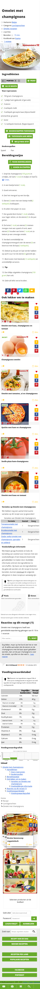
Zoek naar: (6, 931)
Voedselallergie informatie (21, 786)
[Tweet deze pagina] (20, 290)
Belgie (14, 22)
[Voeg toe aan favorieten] (36, 304)
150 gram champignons (13, 96)
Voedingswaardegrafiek (20, 793)
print (33, 81)
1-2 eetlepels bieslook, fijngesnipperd (19, 124)
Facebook (19, 970)
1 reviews (7, 41)
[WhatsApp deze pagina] (26, 290)
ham (16, 177)
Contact (25, 982)
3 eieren (7, 104)
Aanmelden (28, 924)
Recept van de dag (19, 939)
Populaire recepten (19, 959)
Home (3, 798)
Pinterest (19, 975)
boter (6, 120)
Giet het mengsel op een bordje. (17, 195)
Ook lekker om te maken (16, 779)
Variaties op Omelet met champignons (21, 782)
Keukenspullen (17, 774)
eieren (24, 217)
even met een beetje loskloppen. (17, 202)
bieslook (26, 259)
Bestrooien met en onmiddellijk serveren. (20, 260)
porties (8, 32)
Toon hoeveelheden (21, 162)
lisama (17, 38)
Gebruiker (7, 913)
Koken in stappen (21, 167)
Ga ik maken (11, 86)
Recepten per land (19, 954)
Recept (6, 801)
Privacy (31, 982)
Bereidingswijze (13, 776)
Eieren (7, 200)
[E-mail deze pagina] (32, 290)
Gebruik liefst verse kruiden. (16, 280)
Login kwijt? (11, 924)
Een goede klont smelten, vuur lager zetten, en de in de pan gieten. (19, 217)
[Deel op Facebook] (36, 312)
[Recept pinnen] (36, 317)
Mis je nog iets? (21, 141)
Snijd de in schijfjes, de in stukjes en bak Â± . (19, 177)
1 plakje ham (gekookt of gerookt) (17, 100)
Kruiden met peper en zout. (15, 209)
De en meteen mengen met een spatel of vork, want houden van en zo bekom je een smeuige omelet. (18, 230)
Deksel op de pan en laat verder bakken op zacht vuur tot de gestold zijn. (19, 252)
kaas (22, 245)
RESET (34, 638)
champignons (20, 174)
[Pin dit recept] (14, 290)
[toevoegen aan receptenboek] (35, 821)
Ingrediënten (12, 769)
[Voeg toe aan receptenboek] (36, 308)
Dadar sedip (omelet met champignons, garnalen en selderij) (11, 539)
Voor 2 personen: (18, 772)
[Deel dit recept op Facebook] (8, 290)
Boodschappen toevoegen (21, 131)
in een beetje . (14, 185)
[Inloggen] (34, 918)
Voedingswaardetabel (15, 791)
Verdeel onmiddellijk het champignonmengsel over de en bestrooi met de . (18, 242)
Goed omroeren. (10, 190)
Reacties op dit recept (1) (17, 788)
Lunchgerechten (18, 25)
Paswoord (7, 918)
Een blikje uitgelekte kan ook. (18, 274)
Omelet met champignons (13, 767)
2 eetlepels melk (10, 108)
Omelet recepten (10, 28)
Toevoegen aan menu (21, 136)
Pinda (6, 596)
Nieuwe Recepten (20, 944)
